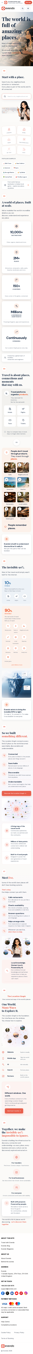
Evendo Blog (5, 1246)
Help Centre (5, 1322)
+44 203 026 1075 (7, 1286)
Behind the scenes (7, 1262)
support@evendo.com (8, 1289)
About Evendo (6, 1258)
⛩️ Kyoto (16, 168)
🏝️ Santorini (6, 168)
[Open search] (22, 8)
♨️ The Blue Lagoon (21, 177)
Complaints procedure (9, 1325)
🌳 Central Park (7, 177)
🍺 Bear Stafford (19, 163)
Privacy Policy (19, 1332)
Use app (28, 2)
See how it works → (14, 1111)
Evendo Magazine (7, 1249)
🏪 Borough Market (8, 172)
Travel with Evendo (7, 1242)
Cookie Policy (6, 1332)
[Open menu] (28, 8)
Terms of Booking (7, 1338)
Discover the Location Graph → (15, 793)
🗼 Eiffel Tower (7, 163)
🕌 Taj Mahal (21, 172)
